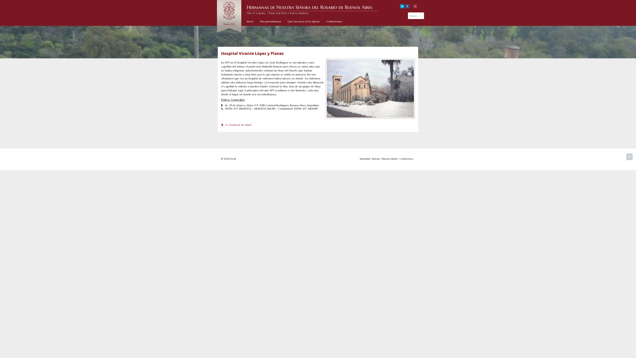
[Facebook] (407, 6)
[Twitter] (402, 6)
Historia (376, 158)
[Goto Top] (629, 157)
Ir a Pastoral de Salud (238, 124)
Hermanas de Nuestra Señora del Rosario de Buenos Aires (309, 7)
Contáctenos (406, 158)
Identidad (365, 158)
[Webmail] (415, 6)
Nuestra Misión (390, 158)
